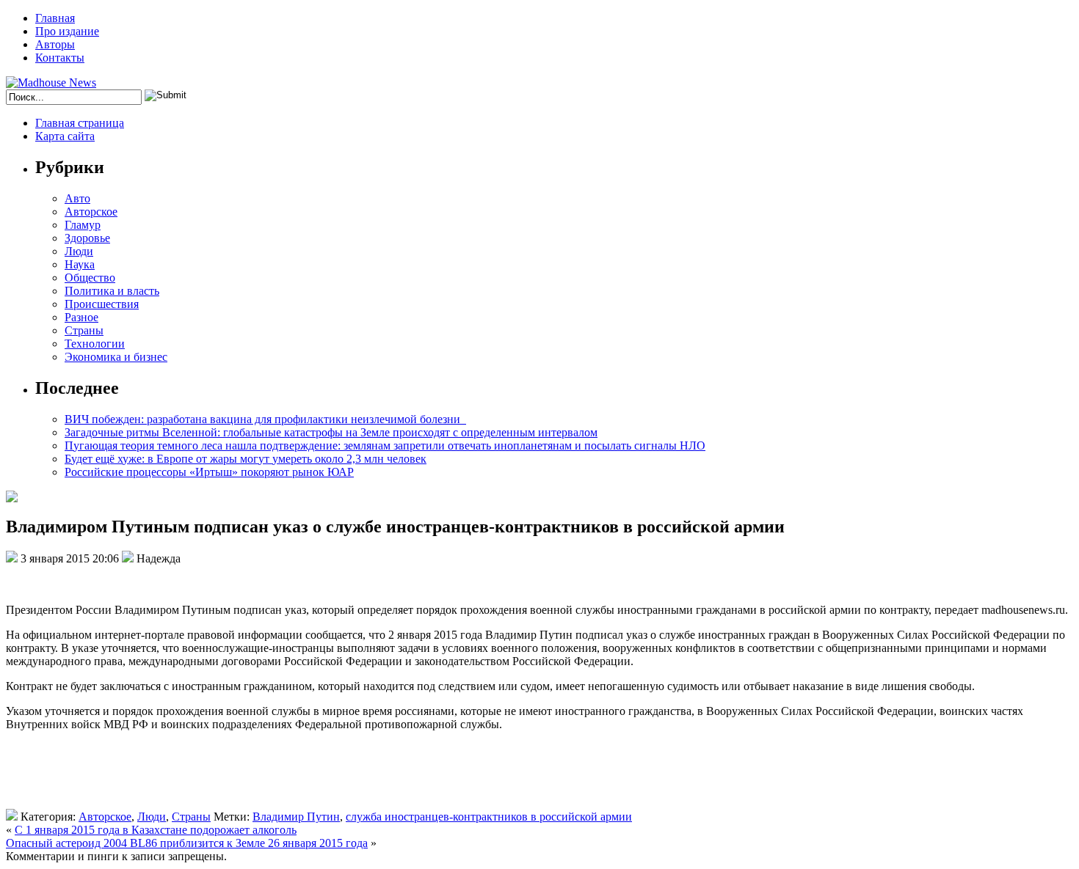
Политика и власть (112, 291)
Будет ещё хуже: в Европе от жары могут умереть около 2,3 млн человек (245, 458)
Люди (79, 251)
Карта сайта (65, 136)
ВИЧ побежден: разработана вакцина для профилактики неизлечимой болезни (265, 419)
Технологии (95, 343)
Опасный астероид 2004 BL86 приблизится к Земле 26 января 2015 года (187, 843)
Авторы (55, 44)
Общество (90, 277)
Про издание (67, 31)
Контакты (59, 57)
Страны (84, 330)
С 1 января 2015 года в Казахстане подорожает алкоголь (156, 830)
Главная (55, 18)
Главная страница (79, 123)
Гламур (83, 225)
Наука (80, 264)
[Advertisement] (219, 776)
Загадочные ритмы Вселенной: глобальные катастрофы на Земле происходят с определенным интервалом (331, 432)
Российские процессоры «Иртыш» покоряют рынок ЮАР (209, 472)
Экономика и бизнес (116, 357)
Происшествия (102, 304)
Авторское (91, 211)
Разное (81, 317)
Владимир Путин (296, 816)
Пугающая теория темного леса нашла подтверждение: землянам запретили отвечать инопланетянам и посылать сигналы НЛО (385, 445)
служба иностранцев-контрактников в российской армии (489, 816)
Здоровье (87, 238)
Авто (77, 198)
